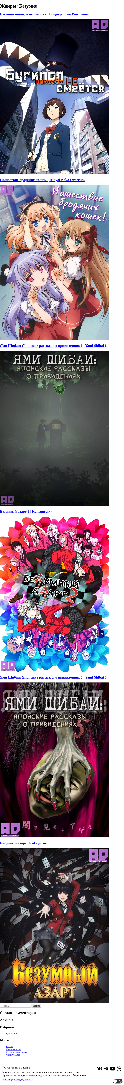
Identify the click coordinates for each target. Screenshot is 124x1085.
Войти (9, 1046)
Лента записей (13, 1049)
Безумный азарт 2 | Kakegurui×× (26, 511)
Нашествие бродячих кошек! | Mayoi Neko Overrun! (42, 180)
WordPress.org (13, 1055)
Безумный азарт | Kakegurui (23, 843)
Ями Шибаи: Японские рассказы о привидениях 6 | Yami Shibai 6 (53, 346)
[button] (117, 1081)
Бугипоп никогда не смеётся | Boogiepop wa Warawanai (45, 14)
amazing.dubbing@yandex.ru (17, 1079)
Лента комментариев (17, 1052)
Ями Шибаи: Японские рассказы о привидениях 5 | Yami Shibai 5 (53, 677)
